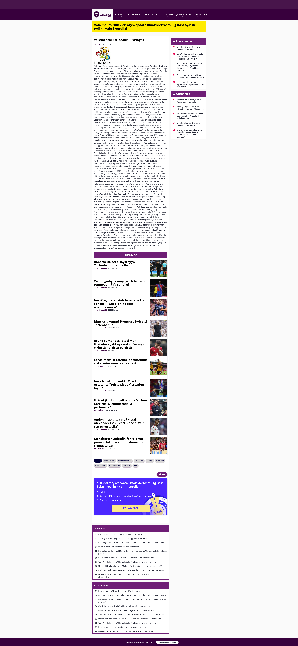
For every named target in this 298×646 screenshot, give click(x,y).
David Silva (139, 461)
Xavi (135, 465)
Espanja (150, 461)
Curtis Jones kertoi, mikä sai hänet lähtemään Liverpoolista (124, 606)
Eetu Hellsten (99, 366)
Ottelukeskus (152, 14)
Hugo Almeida (100, 465)
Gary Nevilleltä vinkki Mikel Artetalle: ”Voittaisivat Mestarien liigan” (119, 384)
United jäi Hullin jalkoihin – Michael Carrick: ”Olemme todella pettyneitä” (121, 403)
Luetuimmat (102, 585)
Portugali (127, 465)
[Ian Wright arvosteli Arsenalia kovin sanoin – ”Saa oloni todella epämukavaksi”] (159, 307)
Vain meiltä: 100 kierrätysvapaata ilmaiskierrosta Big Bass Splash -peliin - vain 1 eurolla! (145, 27)
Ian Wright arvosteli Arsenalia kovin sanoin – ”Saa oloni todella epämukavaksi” (121, 303)
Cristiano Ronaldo (124, 461)
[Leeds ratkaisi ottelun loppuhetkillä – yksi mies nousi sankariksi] (159, 366)
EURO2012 (160, 461)
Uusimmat (101, 528)
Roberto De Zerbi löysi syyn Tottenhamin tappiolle (114, 263)
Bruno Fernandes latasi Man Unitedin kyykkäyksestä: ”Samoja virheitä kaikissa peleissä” (119, 344)
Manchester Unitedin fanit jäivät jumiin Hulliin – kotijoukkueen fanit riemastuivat (121, 442)
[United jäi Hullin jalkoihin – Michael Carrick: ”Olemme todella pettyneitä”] (159, 407)
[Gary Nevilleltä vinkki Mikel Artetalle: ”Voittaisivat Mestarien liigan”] (159, 388)
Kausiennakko (135, 14)
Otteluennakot (114, 465)
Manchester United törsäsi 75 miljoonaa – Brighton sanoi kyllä (125, 631)
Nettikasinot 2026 (198, 14)
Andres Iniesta (109, 461)
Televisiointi (168, 14)
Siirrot (120, 14)
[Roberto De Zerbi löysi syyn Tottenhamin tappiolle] (159, 268)
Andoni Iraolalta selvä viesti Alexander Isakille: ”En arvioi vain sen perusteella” (119, 422)
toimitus (97, 44)
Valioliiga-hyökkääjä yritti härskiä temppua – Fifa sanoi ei (119, 283)
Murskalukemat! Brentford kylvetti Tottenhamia (120, 323)
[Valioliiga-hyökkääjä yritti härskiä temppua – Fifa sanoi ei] (158, 288)
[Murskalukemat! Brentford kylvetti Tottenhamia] (158, 328)
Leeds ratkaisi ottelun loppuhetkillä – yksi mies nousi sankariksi (121, 361)
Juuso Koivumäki (100, 268)
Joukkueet (181, 14)
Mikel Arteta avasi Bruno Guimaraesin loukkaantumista (122, 627)
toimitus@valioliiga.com (167, 642)
